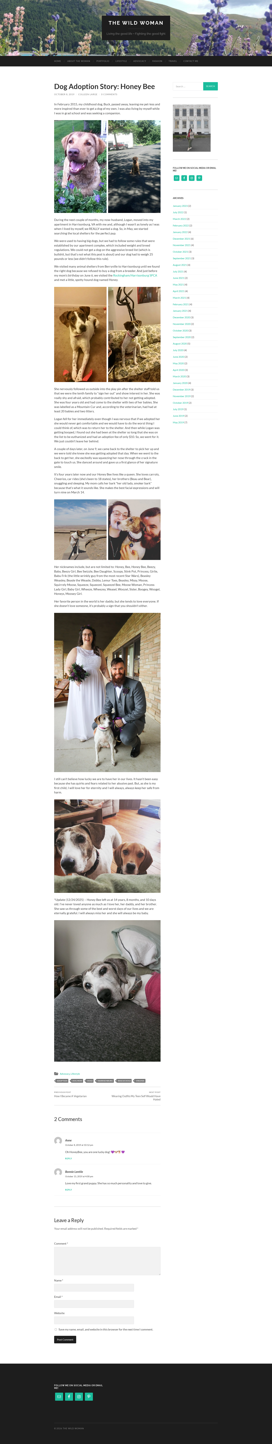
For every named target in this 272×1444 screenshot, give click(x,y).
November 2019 (181, 396)
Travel (173, 61)
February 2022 (181, 225)
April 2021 (178, 291)
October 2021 (180, 251)
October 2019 (180, 402)
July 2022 (178, 212)
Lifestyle (121, 61)
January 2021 (180, 310)
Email (58, 1296)
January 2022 (180, 232)
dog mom (77, 1081)
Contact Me (190, 61)
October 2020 (180, 330)
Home (57, 61)
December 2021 (181, 238)
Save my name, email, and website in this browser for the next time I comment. (106, 1329)
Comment (61, 1243)
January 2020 (180, 382)
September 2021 (182, 258)
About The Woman (78, 61)
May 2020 (178, 363)
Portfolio (102, 61)
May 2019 (178, 422)
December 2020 (181, 317)
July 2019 (178, 409)
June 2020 (178, 356)
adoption (62, 1081)
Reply (68, 1158)
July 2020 (178, 350)
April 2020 (178, 369)
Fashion (157, 61)
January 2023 (180, 205)
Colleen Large (87, 94)
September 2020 (182, 337)
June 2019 (178, 415)
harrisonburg (105, 1081)
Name (58, 1280)
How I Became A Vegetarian (70, 1094)
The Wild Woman (136, 23)
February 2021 (181, 304)
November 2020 (181, 323)
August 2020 (180, 343)
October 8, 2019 (64, 94)
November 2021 (181, 245)
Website (59, 1313)
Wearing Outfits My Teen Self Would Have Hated (136, 1096)
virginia (140, 1081)
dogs (90, 1081)
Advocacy (139, 61)
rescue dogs (124, 1081)
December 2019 (181, 389)
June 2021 (178, 277)
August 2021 (180, 264)
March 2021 (179, 297)
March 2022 (179, 218)
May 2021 (178, 284)
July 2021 (178, 271)
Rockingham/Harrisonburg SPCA (135, 275)
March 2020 (179, 376)
